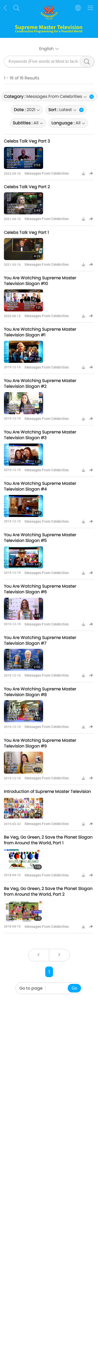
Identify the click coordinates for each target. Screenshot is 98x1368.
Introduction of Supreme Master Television (47, 791)
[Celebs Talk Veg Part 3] (23, 158)
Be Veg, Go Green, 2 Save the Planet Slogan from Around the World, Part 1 (48, 840)
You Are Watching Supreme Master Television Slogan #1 (40, 332)
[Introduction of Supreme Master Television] (23, 808)
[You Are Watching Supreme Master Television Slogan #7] (23, 660)
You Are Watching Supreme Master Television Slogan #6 (40, 589)
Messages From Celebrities (47, 173)
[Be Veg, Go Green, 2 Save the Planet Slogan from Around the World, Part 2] (23, 911)
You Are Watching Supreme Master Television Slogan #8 (40, 692)
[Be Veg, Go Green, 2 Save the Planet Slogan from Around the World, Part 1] (23, 860)
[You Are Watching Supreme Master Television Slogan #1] (23, 352)
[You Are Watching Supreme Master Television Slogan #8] (23, 711)
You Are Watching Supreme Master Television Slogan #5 (40, 537)
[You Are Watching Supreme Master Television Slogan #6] (23, 609)
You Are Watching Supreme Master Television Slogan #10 (40, 281)
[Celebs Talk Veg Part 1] (23, 249)
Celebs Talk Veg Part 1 (26, 232)
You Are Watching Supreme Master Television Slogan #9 (40, 743)
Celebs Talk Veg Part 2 (27, 187)
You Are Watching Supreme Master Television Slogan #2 (40, 383)
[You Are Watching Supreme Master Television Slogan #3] (23, 455)
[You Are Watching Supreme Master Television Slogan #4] (23, 506)
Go (74, 988)
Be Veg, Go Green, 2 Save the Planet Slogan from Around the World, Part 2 (48, 891)
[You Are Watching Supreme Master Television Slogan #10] (23, 300)
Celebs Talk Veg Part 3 (27, 141)
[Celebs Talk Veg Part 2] (23, 203)
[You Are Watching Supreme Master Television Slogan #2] (23, 403)
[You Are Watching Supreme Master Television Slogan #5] (23, 557)
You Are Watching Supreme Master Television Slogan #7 (40, 640)
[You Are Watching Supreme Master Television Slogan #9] (23, 763)
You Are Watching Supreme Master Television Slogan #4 (40, 486)
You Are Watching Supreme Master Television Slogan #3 (40, 435)
